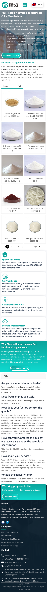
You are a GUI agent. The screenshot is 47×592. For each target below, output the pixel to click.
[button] (25, 5)
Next (35, 246)
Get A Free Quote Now (11, 55)
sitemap (27, 589)
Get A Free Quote (10, 496)
